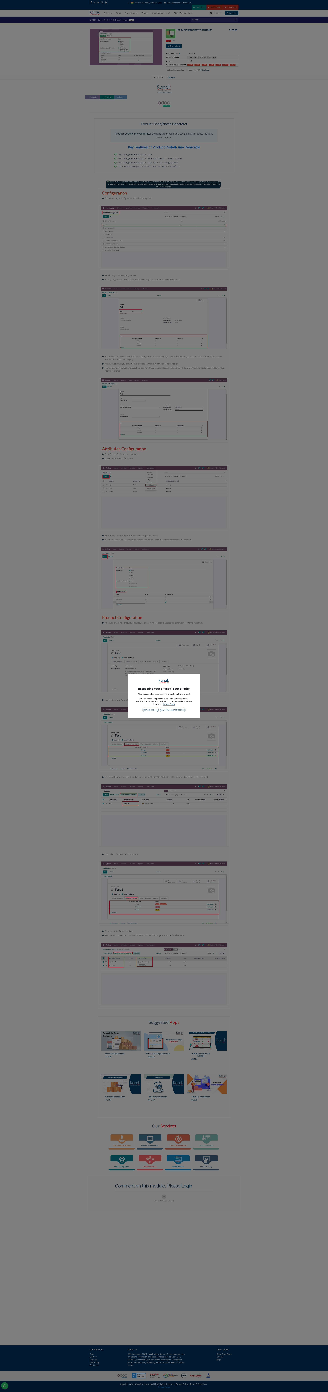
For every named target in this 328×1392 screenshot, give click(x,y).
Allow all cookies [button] (150, 710)
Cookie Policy (169, 704)
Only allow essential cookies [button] (172, 710)
